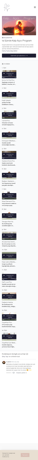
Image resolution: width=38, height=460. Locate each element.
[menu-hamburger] (35, 7)
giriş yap (5, 357)
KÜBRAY (8, 362)
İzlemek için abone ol (18, 56)
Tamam (25, 455)
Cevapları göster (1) (21, 373)
